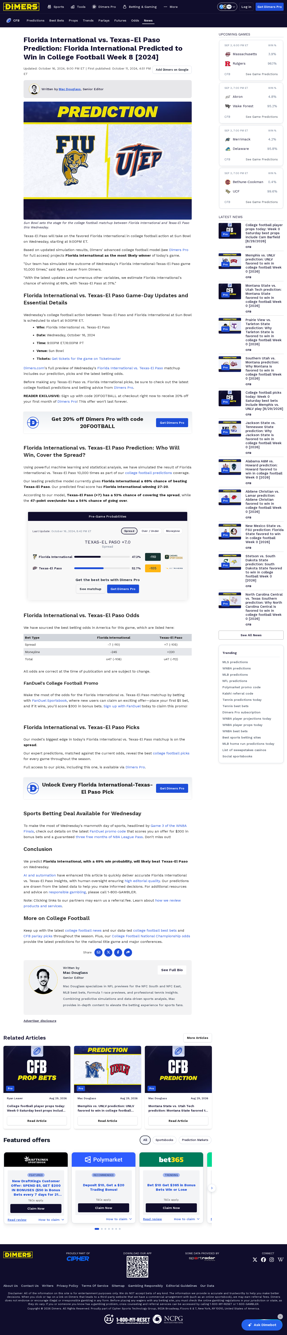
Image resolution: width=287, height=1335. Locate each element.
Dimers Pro (178, 250)
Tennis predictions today (241, 699)
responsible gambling (67, 892)
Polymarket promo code (241, 687)
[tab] (97, 1229)
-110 (153, 557)
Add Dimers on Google (172, 69)
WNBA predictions (236, 668)
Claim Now (103, 1208)
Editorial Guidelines (181, 1285)
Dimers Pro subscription (241, 712)
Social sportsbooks (237, 756)
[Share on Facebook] (118, 952)
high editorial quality (142, 881)
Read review (17, 1219)
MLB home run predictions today (248, 743)
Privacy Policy (67, 1285)
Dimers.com (34, 368)
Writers (47, 1285)
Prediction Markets (195, 1140)
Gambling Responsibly (145, 1285)
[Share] (128, 952)
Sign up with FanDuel (122, 706)
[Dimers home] (21, 7)
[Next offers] (212, 1188)
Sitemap (118, 1285)
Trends (88, 20)
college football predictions (148, 473)
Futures (120, 20)
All (145, 1140)
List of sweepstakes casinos (244, 750)
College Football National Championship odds (151, 936)
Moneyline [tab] (173, 531)
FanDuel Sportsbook (49, 700)
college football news (83, 930)
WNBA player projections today (246, 718)
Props (73, 20)
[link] (254, 1260)
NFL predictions (234, 681)
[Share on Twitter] (108, 952)
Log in (246, 7)
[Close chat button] (280, 1316)
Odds (135, 20)
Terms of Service (94, 1285)
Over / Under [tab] (150, 531)
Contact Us (30, 1285)
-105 (153, 568)
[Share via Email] (98, 952)
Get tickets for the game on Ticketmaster (86, 359)
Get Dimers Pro (269, 7)
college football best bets (155, 930)
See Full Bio (172, 970)
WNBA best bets (235, 731)
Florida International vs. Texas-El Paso (130, 368)
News (148, 20)
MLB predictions (235, 674)
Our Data (207, 1285)
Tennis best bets (235, 706)
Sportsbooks (164, 1140)
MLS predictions (235, 662)
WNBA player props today (242, 725)
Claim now (35, 1208)
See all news (251, 635)
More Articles (197, 1038)
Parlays (103, 20)
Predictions (35, 20)
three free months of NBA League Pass (109, 837)
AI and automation (40, 875)
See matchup (90, 589)
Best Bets (56, 20)
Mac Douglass (70, 89)
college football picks (171, 753)
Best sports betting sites (241, 737)
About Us (10, 1285)
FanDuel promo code (108, 831)
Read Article (37, 1121)
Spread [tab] (129, 531)
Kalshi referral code (237, 693)
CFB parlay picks (38, 936)
